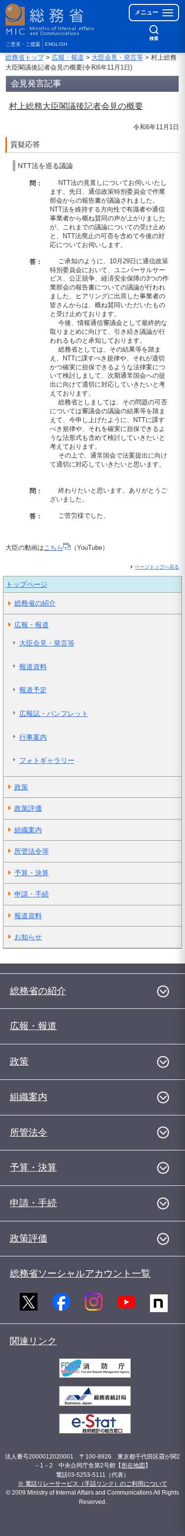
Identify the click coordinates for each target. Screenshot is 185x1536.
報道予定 (33, 690)
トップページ (26, 584)
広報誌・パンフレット (53, 713)
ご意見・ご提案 (23, 44)
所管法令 (28, 1132)
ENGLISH (56, 44)
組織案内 (28, 830)
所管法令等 (31, 851)
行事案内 (33, 737)
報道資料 (33, 667)
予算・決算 (31, 873)
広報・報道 (68, 57)
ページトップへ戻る (157, 567)
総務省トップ (24, 57)
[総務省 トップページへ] (50, 19)
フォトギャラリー (46, 760)
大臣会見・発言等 (117, 57)
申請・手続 (31, 894)
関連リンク (33, 1341)
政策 (21, 787)
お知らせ (28, 937)
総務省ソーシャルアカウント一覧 (80, 1273)
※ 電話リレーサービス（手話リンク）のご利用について (92, 1484)
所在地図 (133, 1465)
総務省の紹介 (35, 603)
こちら (53, 547)
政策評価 (28, 808)
